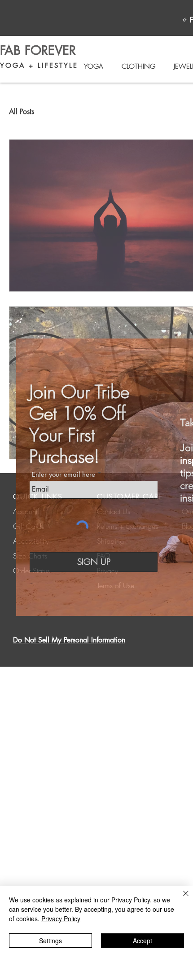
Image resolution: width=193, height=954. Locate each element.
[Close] (180, 899)
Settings (50, 940)
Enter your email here (63, 474)
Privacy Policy (60, 918)
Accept (142, 940)
